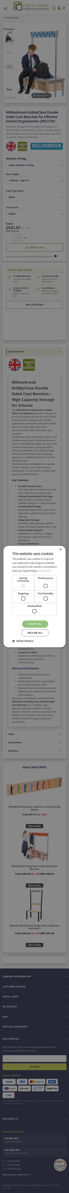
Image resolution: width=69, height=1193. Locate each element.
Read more (44, 570)
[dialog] (34, 596)
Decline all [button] (35, 632)
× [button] (60, 549)
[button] (22, 641)
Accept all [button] (35, 623)
